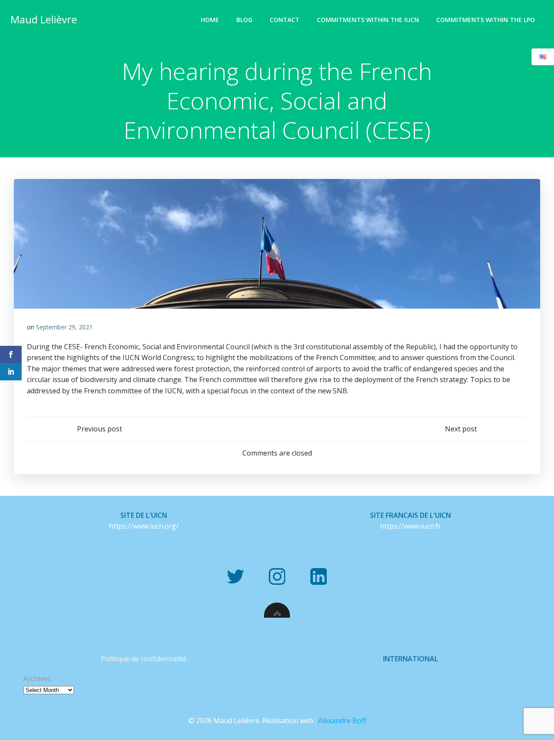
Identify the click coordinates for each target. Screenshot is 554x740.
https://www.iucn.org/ (144, 526)
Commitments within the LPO (485, 20)
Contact (285, 20)
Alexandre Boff (342, 720)
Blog (244, 20)
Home (210, 20)
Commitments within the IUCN (368, 20)
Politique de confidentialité (144, 658)
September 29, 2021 (64, 327)
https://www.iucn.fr (410, 526)
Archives (37, 678)
